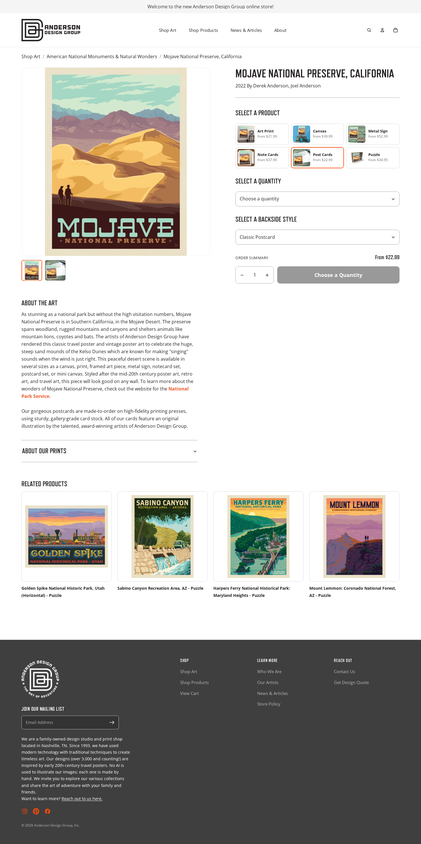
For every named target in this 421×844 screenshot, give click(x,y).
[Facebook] (47, 811)
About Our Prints (44, 451)
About (280, 30)
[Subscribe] (112, 722)
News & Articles (246, 30)
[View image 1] (31, 270)
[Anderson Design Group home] (50, 30)
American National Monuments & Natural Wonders (102, 56)
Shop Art (167, 30)
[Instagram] (24, 811)
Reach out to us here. (82, 798)
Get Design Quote (351, 682)
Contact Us (344, 671)
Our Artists (267, 682)
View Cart (189, 693)
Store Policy (268, 704)
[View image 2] (55, 270)
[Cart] (396, 30)
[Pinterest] (36, 811)
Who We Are (269, 671)
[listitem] (262, 134)
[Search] (369, 30)
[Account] (382, 30)
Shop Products (203, 30)
